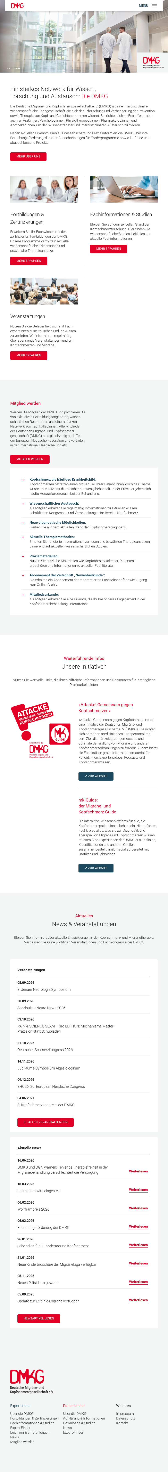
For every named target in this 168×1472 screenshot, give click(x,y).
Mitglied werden (29, 459)
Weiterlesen (138, 1171)
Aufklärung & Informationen (84, 1418)
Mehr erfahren (28, 261)
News (14, 1437)
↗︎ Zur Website (96, 776)
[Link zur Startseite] (17, 5)
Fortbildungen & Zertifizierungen (34, 1418)
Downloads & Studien (79, 1423)
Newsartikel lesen (39, 1318)
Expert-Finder (20, 1428)
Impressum (125, 1414)
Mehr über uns (28, 156)
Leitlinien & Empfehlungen (29, 1432)
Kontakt (122, 1423)
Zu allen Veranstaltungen (46, 1122)
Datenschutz (125, 1418)
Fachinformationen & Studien (32, 1423)
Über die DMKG (22, 1414)
